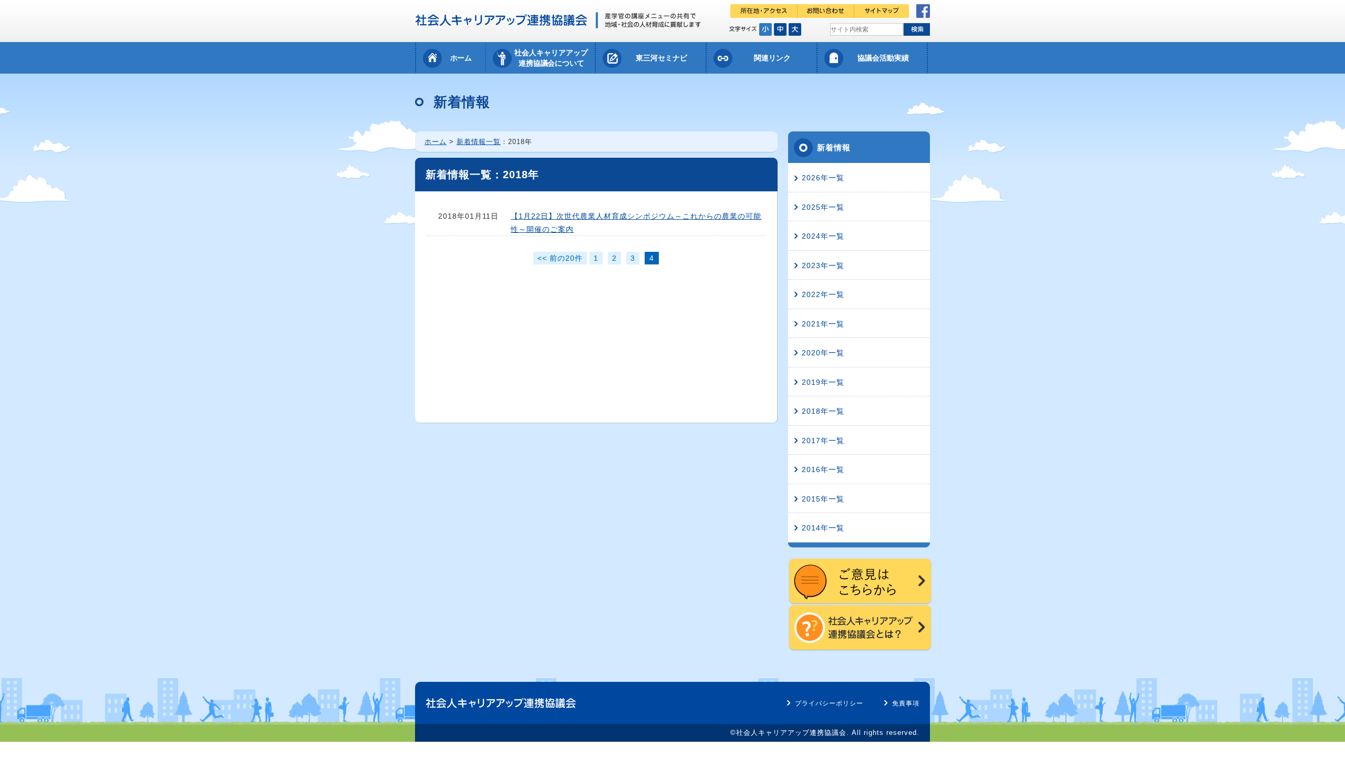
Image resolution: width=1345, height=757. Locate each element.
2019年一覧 (823, 382)
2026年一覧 (823, 177)
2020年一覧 (823, 353)
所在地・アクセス (764, 11)
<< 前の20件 (560, 258)
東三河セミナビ (661, 58)
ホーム (461, 58)
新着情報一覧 (479, 142)
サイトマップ (881, 11)
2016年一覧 (823, 469)
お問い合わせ (826, 11)
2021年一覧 (823, 324)
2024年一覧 (823, 236)
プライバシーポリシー (829, 703)
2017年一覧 (823, 440)
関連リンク (772, 58)
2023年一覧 (823, 265)
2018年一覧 (823, 411)
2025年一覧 (823, 207)
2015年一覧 (823, 499)
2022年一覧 (823, 294)
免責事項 (905, 703)
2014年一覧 (823, 528)
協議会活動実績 (883, 58)
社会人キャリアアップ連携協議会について (551, 57)
